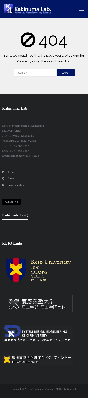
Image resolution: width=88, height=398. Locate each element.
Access (12, 172)
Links (11, 178)
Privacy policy (16, 184)
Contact (9, 201)
